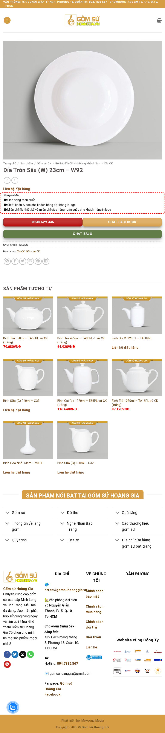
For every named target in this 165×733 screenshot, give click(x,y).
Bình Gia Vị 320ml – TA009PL (132, 338)
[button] (7, 20)
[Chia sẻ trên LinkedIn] (45, 261)
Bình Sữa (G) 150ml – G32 (75, 463)
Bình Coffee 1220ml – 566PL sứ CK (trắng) (82, 403)
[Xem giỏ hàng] (159, 20)
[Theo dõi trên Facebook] (7, 654)
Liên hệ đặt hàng (16, 189)
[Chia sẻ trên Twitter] (22, 261)
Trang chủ (9, 163)
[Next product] (7, 180)
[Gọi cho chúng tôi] (30, 654)
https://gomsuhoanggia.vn (65, 590)
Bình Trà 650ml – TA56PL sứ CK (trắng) (25, 340)
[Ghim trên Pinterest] (38, 261)
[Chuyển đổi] (7, 513)
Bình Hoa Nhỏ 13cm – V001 (22, 463)
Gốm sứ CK (44, 163)
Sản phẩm (26, 163)
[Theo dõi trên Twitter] (14, 654)
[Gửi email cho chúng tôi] (22, 654)
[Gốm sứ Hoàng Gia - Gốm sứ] (82, 20)
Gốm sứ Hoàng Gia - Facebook (58, 688)
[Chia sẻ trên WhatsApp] (7, 261)
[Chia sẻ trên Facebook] (14, 261)
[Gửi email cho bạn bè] (30, 261)
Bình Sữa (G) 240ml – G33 (21, 401)
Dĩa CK (108, 163)
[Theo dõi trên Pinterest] (7, 664)
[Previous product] (14, 180)
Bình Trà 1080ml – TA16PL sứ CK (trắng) (135, 403)
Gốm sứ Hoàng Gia (18, 589)
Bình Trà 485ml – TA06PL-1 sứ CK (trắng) (81, 340)
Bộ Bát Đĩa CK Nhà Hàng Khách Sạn (77, 163)
